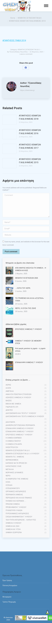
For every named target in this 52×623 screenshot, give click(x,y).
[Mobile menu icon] (46, 5)
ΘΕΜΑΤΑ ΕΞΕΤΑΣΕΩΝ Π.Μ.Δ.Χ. (29, 49)
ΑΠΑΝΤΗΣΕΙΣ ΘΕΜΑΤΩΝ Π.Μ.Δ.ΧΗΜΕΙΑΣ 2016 (30, 132)
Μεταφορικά (7, 597)
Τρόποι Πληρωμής (9, 602)
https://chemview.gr (27, 90)
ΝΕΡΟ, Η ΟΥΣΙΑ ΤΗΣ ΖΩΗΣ (25, 308)
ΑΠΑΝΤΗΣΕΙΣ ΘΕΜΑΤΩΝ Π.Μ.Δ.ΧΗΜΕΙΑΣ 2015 (30, 161)
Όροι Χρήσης (7, 580)
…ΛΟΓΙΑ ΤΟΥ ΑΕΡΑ (22, 288)
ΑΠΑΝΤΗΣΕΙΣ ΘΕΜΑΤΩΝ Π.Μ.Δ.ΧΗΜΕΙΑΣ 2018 (30, 117)
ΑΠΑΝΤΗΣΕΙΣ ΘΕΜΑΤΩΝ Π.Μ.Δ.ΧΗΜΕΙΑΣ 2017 (30, 146)
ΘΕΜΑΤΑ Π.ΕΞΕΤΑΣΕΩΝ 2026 (26, 278)
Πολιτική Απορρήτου (10, 585)
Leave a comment (26, 54)
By (17, 52)
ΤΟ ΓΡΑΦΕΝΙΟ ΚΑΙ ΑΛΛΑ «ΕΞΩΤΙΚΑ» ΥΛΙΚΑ (29, 299)
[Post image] (9, 120)
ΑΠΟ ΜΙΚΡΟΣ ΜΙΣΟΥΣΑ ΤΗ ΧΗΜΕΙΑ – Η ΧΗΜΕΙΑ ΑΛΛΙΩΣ (30, 269)
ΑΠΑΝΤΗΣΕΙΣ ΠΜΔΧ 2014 (14, 40)
